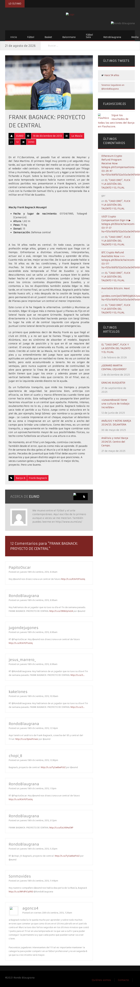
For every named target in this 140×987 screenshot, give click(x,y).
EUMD (19, 135)
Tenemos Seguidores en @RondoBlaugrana (112, 87)
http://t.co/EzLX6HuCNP (61, 827)
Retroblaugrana (112, 37)
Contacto (123, 980)
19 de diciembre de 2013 (47, 135)
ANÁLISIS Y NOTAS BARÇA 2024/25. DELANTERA (116, 422)
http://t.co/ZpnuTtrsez (26, 739)
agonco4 (30, 908)
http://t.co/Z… (78, 675)
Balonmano (69, 37)
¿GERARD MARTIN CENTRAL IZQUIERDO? (114, 367)
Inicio (13, 37)
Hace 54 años (111, 75)
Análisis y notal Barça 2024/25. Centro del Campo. (114, 441)
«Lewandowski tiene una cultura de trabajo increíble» (115, 403)
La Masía (76, 135)
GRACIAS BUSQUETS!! (113, 382)
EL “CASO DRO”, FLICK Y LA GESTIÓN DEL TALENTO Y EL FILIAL (115, 184)
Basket (48, 37)
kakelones (18, 692)
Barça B (20, 478)
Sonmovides (20, 876)
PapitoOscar (20, 567)
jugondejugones (23, 628)
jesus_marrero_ (22, 660)
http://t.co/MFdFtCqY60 (21, 891)
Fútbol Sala (89, 36)
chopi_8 (15, 756)
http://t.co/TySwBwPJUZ (53, 767)
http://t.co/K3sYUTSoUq (73, 579)
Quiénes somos (101, 980)
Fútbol (30, 37)
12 (17, 142)
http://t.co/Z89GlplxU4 (61, 611)
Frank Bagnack (38, 478)
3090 (31, 142)
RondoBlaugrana (24, 596)
